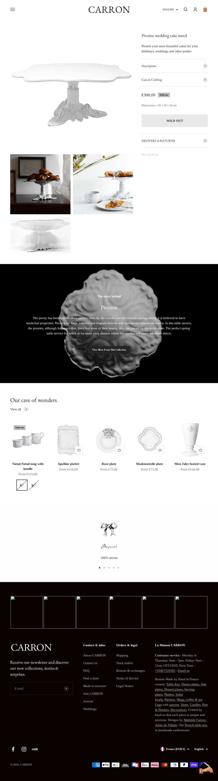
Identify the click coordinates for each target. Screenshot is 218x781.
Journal (88, 701)
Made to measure (94, 686)
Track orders (124, 663)
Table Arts (173, 684)
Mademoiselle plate (149, 464)
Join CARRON (93, 693)
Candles (195, 704)
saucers (174, 704)
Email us (183, 670)
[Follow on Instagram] (24, 749)
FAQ (86, 670)
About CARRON (94, 655)
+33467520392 (165, 670)
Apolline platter (68, 464)
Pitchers (170, 699)
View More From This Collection (109, 349)
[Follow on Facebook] (13, 749)
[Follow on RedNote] (35, 749)
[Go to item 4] (113, 567)
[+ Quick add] (79, 450)
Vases (184, 704)
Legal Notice (124, 686)
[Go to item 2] (104, 567)
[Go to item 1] (99, 567)
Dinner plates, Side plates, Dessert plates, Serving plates (181, 689)
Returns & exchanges (130, 670)
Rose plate (109, 464)
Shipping (122, 655)
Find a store (91, 678)
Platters (169, 694)
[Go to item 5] (118, 567)
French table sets (196, 725)
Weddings (89, 709)
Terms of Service (127, 678)
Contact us (90, 663)
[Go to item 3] (109, 567)
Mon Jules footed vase (190, 464)
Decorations (178, 709)
